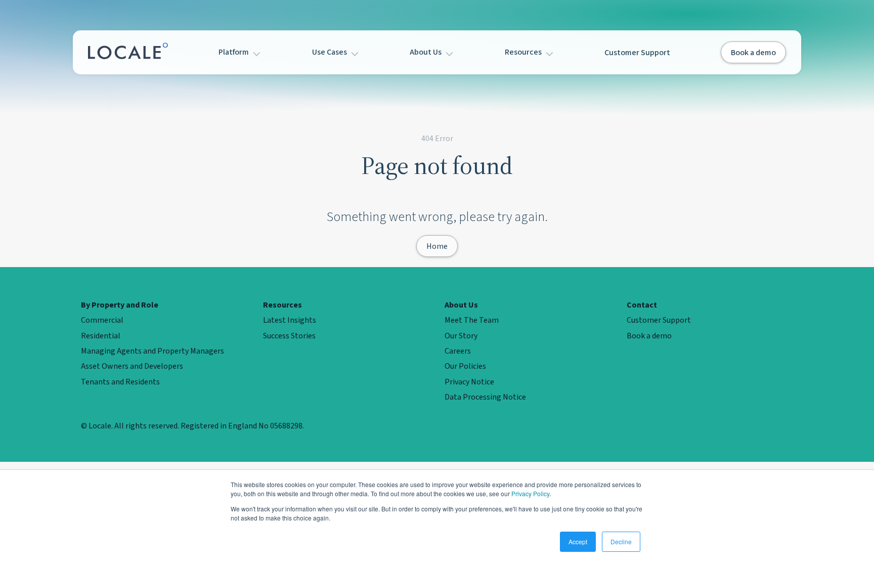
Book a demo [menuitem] (649, 335)
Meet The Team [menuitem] (472, 320)
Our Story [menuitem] (461, 335)
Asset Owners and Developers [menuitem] (132, 366)
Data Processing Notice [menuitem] (485, 397)
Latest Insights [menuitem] (289, 320)
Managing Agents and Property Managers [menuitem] (152, 351)
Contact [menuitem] (642, 305)
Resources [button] (524, 52)
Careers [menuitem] (458, 351)
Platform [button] (234, 52)
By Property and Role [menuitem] (119, 305)
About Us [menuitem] (461, 305)
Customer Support (637, 52)
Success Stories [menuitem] (289, 335)
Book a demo (753, 52)
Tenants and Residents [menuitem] (120, 381)
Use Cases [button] (330, 52)
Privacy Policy (530, 493)
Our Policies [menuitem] (465, 366)
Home (437, 245)
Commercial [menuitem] (102, 320)
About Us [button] (426, 52)
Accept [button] (578, 541)
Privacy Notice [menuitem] (469, 381)
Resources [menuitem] (282, 305)
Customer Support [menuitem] (659, 320)
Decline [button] (621, 541)
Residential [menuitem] (100, 335)
